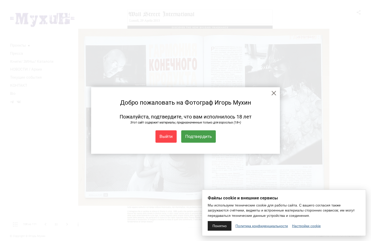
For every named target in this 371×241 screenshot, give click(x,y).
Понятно (220, 226)
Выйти (166, 136)
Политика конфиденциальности (261, 226)
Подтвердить (198, 136)
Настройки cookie (306, 226)
